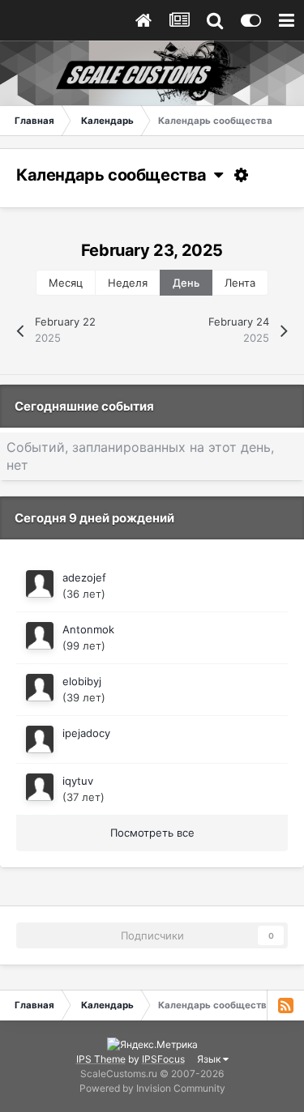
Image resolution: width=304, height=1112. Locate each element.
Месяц (66, 282)
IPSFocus (163, 1059)
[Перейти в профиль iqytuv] (40, 787)
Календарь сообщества (115, 175)
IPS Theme (101, 1059)
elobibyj (81, 681)
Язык (210, 1059)
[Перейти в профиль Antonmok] (40, 636)
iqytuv (77, 780)
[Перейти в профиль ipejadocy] (40, 739)
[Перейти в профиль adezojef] (40, 584)
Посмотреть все (152, 832)
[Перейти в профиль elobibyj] (40, 687)
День (186, 282)
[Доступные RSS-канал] (285, 1005)
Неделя (128, 282)
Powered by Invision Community (152, 1088)
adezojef (84, 577)
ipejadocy (86, 732)
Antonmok (88, 629)
